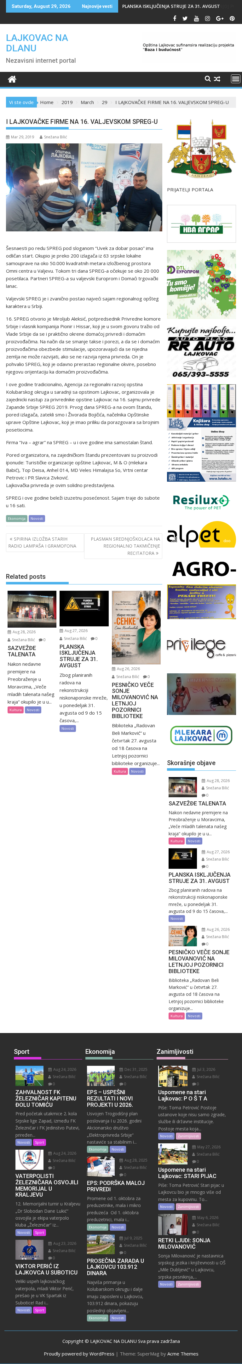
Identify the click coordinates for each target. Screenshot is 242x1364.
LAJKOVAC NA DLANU (37, 43)
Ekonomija (17, 518)
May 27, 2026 (208, 1147)
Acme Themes (183, 1353)
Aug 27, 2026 (76, 630)
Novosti (37, 518)
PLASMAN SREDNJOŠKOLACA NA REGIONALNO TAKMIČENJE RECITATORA (125, 546)
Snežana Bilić (55, 137)
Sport (39, 1142)
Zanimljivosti (188, 1136)
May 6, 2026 (207, 1217)
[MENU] (235, 78)
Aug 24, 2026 (64, 1069)
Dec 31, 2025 (135, 1069)
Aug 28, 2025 (135, 1160)
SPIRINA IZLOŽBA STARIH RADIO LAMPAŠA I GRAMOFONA (42, 542)
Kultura (15, 709)
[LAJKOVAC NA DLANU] (12, 78)
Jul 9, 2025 (133, 1238)
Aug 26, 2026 (128, 668)
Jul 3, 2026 (205, 1069)
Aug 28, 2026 (24, 632)
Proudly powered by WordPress (79, 1353)
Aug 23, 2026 (64, 1243)
